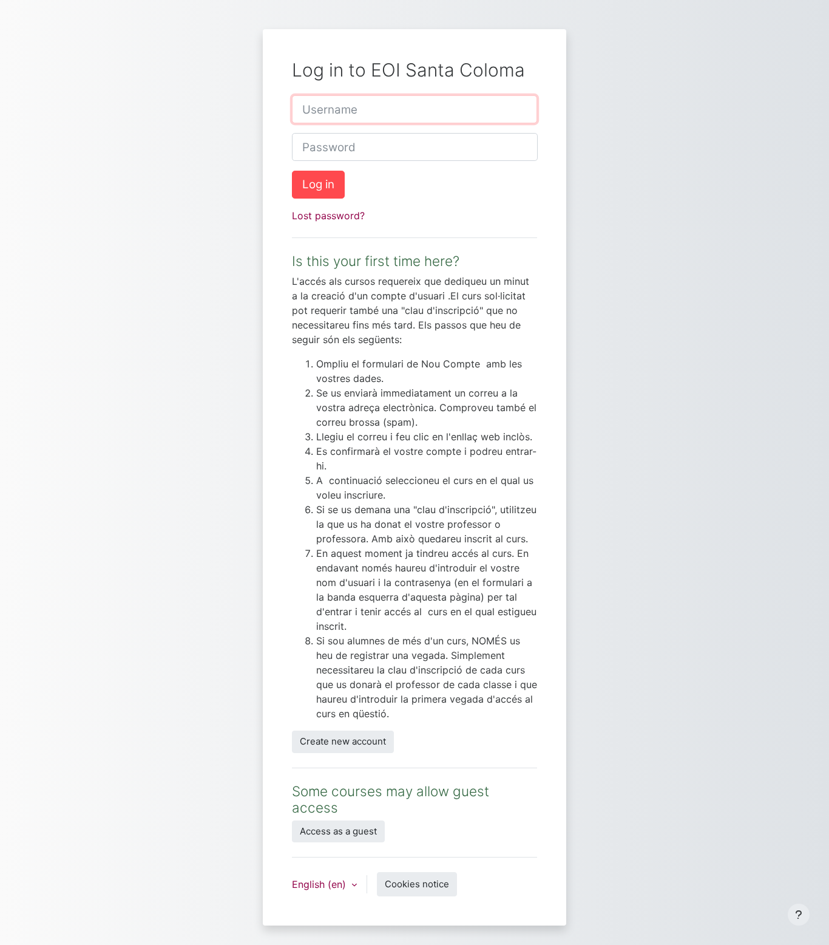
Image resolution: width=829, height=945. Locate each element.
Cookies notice (417, 884)
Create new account (343, 741)
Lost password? (328, 216)
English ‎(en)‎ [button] (320, 884)
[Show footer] (799, 915)
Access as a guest (338, 831)
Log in (318, 184)
